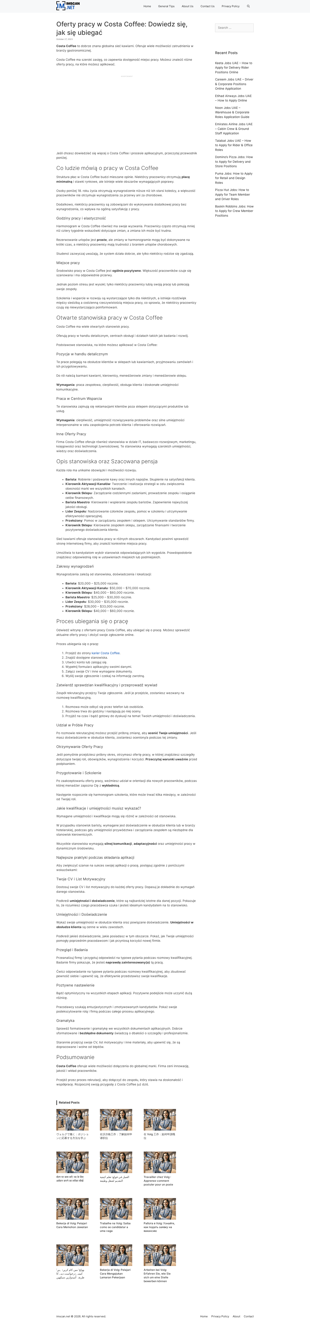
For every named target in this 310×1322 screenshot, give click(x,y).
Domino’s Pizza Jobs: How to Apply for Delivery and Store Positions (234, 161)
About (236, 1316)
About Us (187, 6)
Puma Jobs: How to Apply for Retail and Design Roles (233, 178)
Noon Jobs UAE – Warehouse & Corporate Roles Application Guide (232, 112)
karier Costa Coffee (106, 653)
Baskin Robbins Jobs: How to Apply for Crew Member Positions (234, 211)
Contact (249, 1316)
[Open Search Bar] (248, 6)
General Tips (166, 6)
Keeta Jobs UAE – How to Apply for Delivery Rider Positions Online (233, 67)
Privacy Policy (230, 6)
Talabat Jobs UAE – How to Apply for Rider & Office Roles (234, 145)
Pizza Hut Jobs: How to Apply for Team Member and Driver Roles (232, 194)
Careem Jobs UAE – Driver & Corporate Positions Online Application (234, 84)
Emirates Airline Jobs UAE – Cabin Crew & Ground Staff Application (234, 128)
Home (147, 6)
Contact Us (208, 6)
